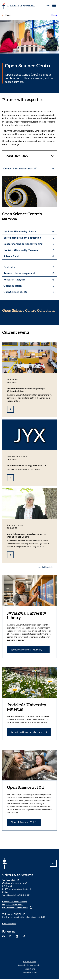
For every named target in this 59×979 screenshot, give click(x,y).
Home (7, 15)
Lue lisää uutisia (46, 567)
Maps (24, 901)
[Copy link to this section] (46, 99)
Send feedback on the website (15, 907)
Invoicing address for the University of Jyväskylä (23, 917)
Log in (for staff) (29, 972)
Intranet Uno (29, 969)
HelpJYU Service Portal (12, 904)
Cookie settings (9, 923)
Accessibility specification (29, 965)
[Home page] (18, 5)
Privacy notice (29, 961)
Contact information (11, 901)
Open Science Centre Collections (28, 310)
